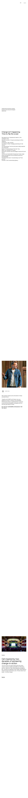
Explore (3, 677)
